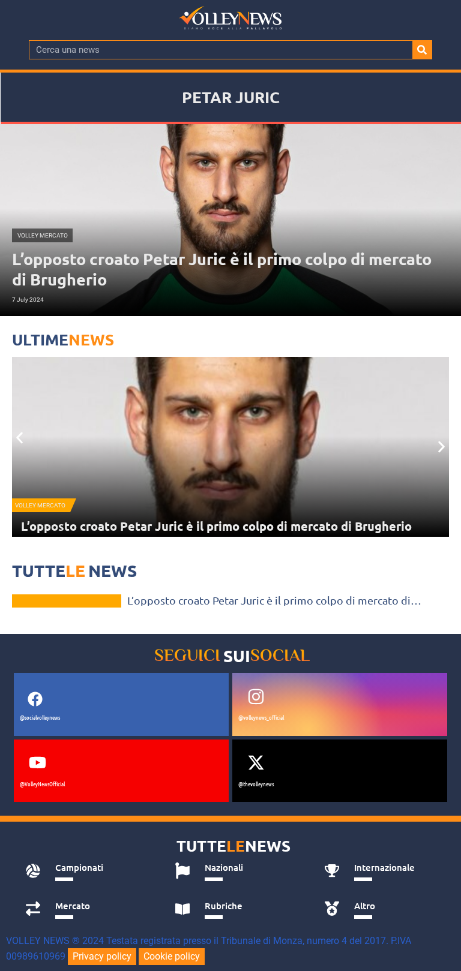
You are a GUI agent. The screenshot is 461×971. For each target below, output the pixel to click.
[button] (19, 438)
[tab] (86, 871)
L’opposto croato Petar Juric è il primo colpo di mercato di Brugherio (216, 526)
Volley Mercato (40, 505)
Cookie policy (171, 956)
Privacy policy (102, 956)
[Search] (422, 50)
